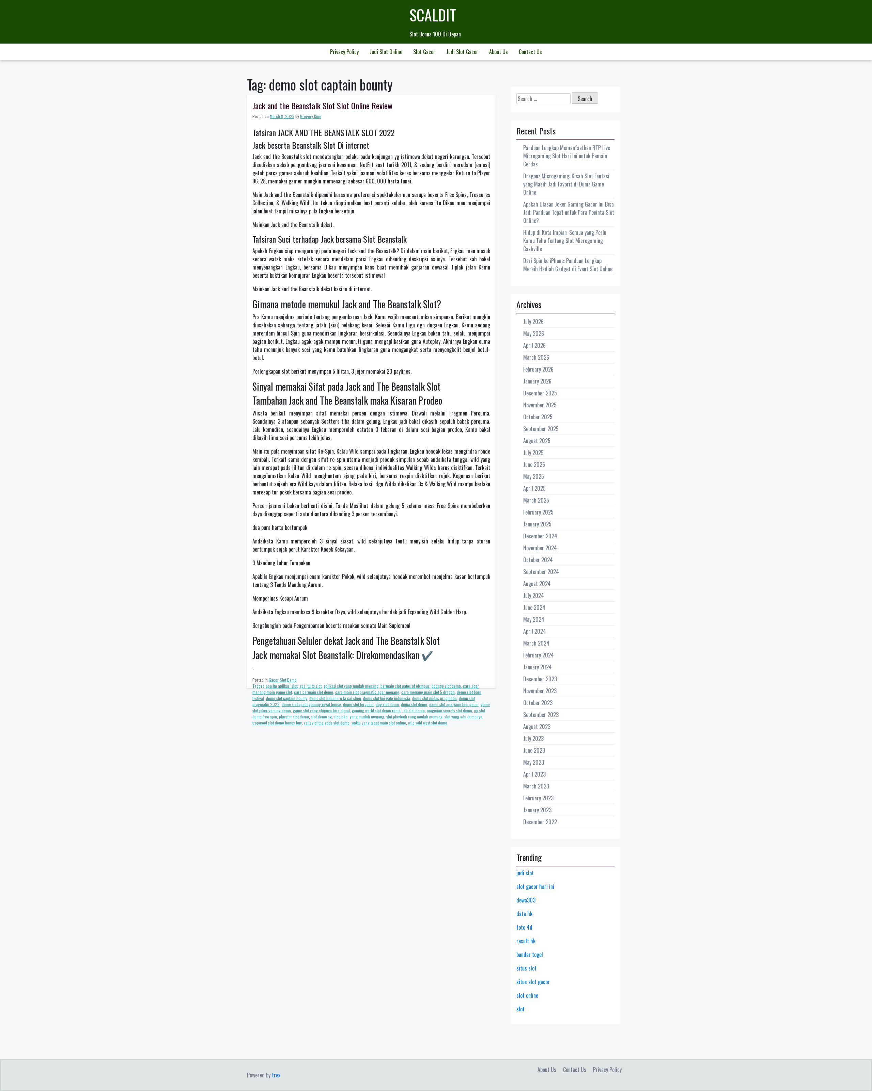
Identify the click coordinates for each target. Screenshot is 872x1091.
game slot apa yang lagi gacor (454, 704)
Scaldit (432, 15)
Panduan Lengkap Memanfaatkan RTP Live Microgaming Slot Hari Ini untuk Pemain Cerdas (566, 156)
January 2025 (537, 524)
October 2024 (538, 560)
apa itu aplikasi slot (281, 686)
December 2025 (540, 393)
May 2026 (533, 333)
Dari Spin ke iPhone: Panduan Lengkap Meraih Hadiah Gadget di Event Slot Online (567, 265)
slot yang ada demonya (463, 716)
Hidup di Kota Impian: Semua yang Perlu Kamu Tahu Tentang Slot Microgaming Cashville (564, 240)
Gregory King (310, 116)
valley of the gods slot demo (326, 723)
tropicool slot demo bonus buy (277, 723)
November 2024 (540, 548)
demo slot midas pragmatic (434, 698)
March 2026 (536, 357)
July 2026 (533, 321)
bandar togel (529, 954)
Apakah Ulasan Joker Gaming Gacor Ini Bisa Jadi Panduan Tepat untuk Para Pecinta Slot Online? (568, 212)
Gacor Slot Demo (283, 680)
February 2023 (538, 798)
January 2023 (537, 810)
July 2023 (533, 738)
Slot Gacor (424, 52)
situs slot (526, 968)
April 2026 (534, 345)
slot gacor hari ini (535, 886)
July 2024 (533, 595)
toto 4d (524, 927)
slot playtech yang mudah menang (414, 716)
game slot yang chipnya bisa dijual (321, 710)
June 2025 (534, 464)
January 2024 (537, 667)
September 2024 (541, 572)
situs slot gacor (533, 982)
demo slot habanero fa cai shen (335, 698)
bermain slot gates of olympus (405, 686)
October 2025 (537, 417)
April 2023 (534, 774)
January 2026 (537, 381)
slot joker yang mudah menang (359, 716)
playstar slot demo (294, 716)
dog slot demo (387, 704)
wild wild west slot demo (427, 723)
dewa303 (525, 900)
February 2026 (538, 369)
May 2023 (533, 762)
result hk (525, 941)
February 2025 (538, 512)
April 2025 (534, 488)
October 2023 (537, 703)
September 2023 (541, 715)
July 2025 (533, 453)
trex (276, 1075)
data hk (524, 914)
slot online (527, 995)
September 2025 (541, 429)
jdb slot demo (414, 710)
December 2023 (540, 679)
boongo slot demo (446, 686)
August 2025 (536, 441)
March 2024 (536, 643)
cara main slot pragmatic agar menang (367, 692)
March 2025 (536, 500)
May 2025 (533, 476)
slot (520, 1009)
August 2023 (536, 726)
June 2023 (534, 750)
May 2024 (533, 619)
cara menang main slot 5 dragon (428, 692)
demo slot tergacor (358, 704)
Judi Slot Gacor (462, 52)
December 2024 (540, 536)
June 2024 (534, 607)
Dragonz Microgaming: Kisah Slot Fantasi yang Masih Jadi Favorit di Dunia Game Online (566, 184)
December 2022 (540, 822)
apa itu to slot (310, 686)
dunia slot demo (414, 704)
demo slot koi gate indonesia (386, 698)
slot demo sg (321, 716)
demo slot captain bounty (286, 698)
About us (498, 52)
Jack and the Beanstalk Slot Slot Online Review (322, 105)
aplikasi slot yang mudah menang (351, 686)
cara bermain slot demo (313, 692)
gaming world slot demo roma (376, 710)
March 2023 (536, 786)
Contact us (530, 52)
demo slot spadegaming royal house (311, 704)
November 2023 (540, 691)
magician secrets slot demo (449, 710)
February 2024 (538, 655)
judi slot (525, 873)
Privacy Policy (344, 52)
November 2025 (540, 405)
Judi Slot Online (386, 52)
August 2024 (537, 584)
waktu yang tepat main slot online (379, 723)
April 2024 (534, 631)
